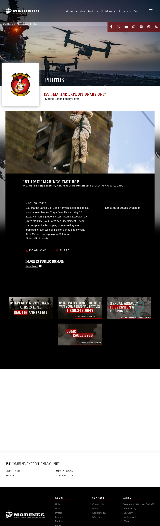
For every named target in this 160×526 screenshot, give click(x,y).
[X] (118, 27)
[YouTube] (126, 27)
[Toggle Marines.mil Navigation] (151, 11)
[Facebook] (111, 27)
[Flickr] (141, 27)
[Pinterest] (148, 27)
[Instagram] (134, 27)
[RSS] (156, 27)
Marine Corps (25, 514)
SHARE (64, 250)
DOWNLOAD (37, 250)
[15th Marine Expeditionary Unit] (22, 11)
